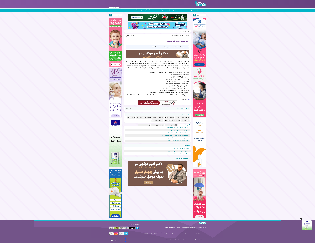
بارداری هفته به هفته (194, 233)
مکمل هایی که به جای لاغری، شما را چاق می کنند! (178, 130)
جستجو (187, 233)
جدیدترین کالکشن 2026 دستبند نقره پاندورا (146, 117)
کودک (161, 10)
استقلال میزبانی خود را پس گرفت (181, 148)
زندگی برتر (147, 233)
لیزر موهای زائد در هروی (157, 121)
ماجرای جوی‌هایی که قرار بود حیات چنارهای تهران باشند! (176, 154)
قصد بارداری (194, 10)
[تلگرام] (123, 235)
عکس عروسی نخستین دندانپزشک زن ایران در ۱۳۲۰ (178, 133)
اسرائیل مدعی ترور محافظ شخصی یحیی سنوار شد (178, 151)
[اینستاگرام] (113, 235)
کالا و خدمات (121, 10)
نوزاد (167, 10)
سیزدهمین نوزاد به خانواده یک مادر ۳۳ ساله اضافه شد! (177, 127)
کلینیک (127, 10)
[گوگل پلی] (124, 228)
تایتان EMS (167, 121)
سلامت (155, 10)
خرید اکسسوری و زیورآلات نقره (182, 117)
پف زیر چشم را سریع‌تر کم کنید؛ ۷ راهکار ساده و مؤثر (178, 140)
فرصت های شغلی (169, 233)
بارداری (179, 10)
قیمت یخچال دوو (185, 121)
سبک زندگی (148, 10)
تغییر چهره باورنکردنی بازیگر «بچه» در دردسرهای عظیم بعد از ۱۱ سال (175, 135)
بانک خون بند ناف (176, 121)
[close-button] (300, 219)
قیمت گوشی (160, 117)
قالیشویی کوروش (131, 117)
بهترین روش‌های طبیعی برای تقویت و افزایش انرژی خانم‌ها (176, 138)
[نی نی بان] (200, 3)
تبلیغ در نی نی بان (154, 233)
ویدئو (141, 10)
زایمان (173, 10)
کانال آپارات (162, 233)
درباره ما (182, 233)
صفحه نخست (202, 10)
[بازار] (114, 228)
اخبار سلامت (134, 10)
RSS (143, 233)
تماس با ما (177, 233)
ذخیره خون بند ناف (169, 117)
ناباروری (186, 10)
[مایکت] (134, 228)
